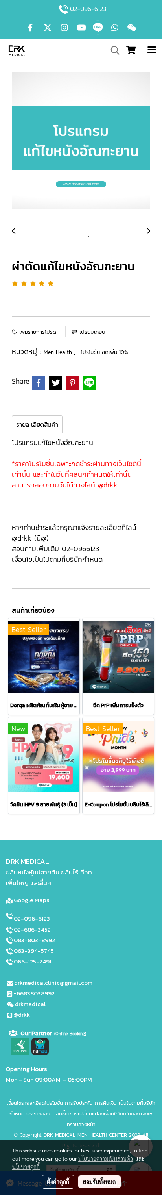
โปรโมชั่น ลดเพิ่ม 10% (104, 352)
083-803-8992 (34, 940)
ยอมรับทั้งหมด (99, 1181)
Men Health (59, 352)
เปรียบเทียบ (91, 332)
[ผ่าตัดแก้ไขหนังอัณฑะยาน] (81, 141)
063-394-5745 (34, 950)
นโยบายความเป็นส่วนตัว (105, 1158)
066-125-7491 (33, 961)
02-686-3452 (32, 929)
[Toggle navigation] (151, 50)
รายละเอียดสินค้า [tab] (37, 424)
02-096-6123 (88, 8)
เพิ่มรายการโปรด (36, 332)
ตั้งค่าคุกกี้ (58, 1181)
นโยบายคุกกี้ (26, 1166)
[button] (112, 50)
